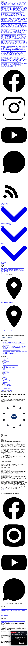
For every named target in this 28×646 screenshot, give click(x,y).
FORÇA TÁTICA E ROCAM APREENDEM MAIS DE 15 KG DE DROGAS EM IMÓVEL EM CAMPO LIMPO (13, 33)
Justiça (19, 269)
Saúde (19, 268)
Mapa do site (7, 623)
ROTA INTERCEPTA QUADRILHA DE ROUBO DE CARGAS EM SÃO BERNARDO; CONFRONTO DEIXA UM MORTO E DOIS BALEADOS (14, 28)
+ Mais (2, 264)
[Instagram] (14, 121)
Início (2, 204)
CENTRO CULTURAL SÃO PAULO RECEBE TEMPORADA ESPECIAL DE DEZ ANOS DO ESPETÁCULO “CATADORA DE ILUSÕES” (14, 22)
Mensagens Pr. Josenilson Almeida (14, 204)
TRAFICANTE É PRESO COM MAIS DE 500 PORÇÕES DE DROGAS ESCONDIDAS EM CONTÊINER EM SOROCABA (14, 19)
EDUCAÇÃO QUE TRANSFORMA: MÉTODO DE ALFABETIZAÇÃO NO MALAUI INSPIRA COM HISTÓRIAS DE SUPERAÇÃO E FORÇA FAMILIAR (14, 6)
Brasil (4, 223)
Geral (2, 223)
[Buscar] (1, 273)
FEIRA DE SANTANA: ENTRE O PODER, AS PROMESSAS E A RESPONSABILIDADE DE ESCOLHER (14, 344)
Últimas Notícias (17, 270)
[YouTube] (14, 148)
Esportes (5, 268)
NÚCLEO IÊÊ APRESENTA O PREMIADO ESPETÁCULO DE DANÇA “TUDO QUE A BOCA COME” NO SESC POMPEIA (12, 14)
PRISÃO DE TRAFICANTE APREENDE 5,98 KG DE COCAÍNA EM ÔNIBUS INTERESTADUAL (14, 30)
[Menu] (7, 203)
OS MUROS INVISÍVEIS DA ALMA (11, 350)
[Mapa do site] (14, 202)
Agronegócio (3, 262)
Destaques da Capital (8, 269)
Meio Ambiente (6, 384)
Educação (16, 269)
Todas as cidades (9, 622)
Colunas (2, 269)
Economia (5, 371)
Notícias (5, 366)
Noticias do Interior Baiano (6, 224)
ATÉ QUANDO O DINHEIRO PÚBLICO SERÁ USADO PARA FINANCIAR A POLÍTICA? (13, 11)
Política (4, 369)
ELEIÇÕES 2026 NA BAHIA (10, 353)
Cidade (4, 204)
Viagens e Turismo (7, 388)
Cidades (2, 263)
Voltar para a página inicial (6, 337)
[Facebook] (14, 93)
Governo (2, 243)
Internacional (8, 223)
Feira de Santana (4, 616)
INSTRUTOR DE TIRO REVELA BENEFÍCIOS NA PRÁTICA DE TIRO (13, 16)
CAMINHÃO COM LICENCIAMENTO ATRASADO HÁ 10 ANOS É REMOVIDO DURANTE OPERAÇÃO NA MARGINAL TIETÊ (14, 3)
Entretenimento (14, 268)
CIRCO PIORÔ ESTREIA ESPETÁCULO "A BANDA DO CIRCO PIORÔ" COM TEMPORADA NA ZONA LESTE (14, 9)
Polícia (2, 268)
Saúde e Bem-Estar (9, 270)
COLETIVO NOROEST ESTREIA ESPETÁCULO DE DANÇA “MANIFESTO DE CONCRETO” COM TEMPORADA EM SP (14, 24)
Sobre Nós (6, 271)
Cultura (9, 268)
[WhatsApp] (14, 175)
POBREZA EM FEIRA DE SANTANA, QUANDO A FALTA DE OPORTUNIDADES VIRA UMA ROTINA (15, 347)
